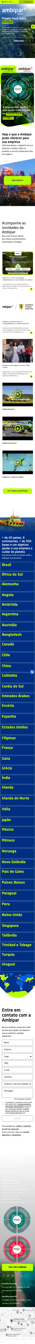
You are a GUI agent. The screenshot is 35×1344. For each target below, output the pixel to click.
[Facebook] (4, 1276)
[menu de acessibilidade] (33, 41)
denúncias (16, 1135)
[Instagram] (26, 1276)
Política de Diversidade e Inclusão (12, 1199)
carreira (26, 1132)
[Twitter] (8, 1276)
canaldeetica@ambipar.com (10, 1180)
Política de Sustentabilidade (10, 1196)
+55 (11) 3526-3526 (8, 1171)
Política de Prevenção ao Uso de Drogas (13, 1202)
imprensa (6, 1135)
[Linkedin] (17, 1276)
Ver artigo (31, 289)
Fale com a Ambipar (17, 1267)
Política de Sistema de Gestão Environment (14, 1189)
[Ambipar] (14, 11)
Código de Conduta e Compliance (11, 1186)
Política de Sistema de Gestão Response (14, 1193)
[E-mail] (13, 1276)
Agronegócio (17, 180)
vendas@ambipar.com (8, 1177)
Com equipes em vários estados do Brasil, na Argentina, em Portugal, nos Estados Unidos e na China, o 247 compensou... (16, 286)
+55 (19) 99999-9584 (8, 1173)
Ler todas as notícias (17, 491)
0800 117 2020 (10, 1166)
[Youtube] (22, 1276)
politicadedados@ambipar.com (11, 1183)
